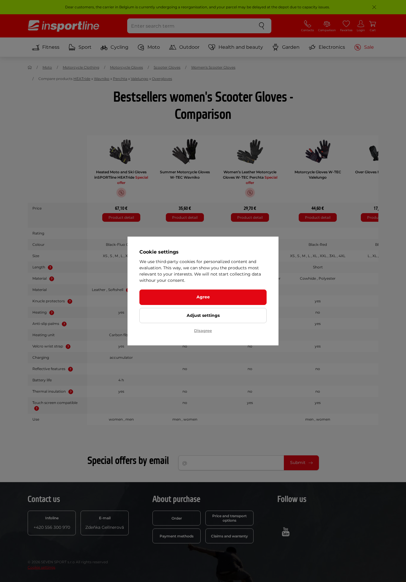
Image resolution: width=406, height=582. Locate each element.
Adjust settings (203, 315)
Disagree (203, 330)
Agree (203, 297)
